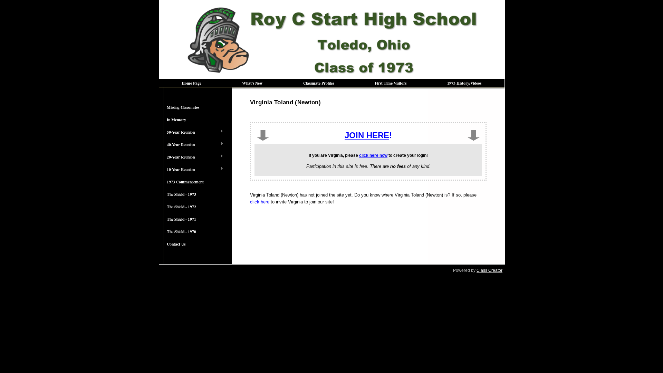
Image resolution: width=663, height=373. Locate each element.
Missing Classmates (183, 107)
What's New (252, 83)
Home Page (191, 83)
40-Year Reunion (177, 145)
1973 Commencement (185, 182)
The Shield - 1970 (181, 232)
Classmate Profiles (318, 83)
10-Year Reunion (177, 169)
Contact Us (176, 244)
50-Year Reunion (177, 132)
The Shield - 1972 (181, 207)
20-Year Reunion (177, 157)
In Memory (176, 120)
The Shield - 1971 (181, 219)
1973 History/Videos (464, 83)
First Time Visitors (390, 83)
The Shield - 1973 (181, 194)
